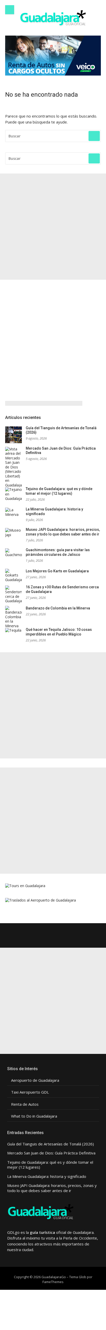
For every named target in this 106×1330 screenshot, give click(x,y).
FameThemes (53, 1281)
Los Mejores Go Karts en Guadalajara (57, 571)
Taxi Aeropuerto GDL (30, 1092)
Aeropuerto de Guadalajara (35, 1080)
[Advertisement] (53, 227)
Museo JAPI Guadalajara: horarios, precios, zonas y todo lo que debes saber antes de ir (63, 531)
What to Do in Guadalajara (34, 1116)
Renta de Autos (25, 1104)
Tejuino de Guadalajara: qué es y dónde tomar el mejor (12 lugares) (59, 491)
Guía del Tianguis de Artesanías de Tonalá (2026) (50, 1144)
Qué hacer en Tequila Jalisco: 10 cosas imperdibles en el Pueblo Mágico (59, 631)
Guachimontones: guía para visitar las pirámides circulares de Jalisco (58, 552)
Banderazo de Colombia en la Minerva (58, 608)
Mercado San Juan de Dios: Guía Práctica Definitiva (51, 1153)
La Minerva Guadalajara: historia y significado (46, 1176)
